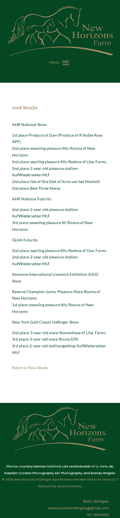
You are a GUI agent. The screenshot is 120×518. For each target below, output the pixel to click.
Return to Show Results (30, 367)
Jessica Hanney (69, 486)
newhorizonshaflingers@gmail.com (78, 508)
